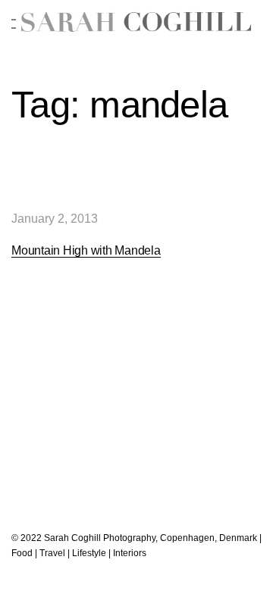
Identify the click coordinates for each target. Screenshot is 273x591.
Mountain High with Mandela (86, 250)
